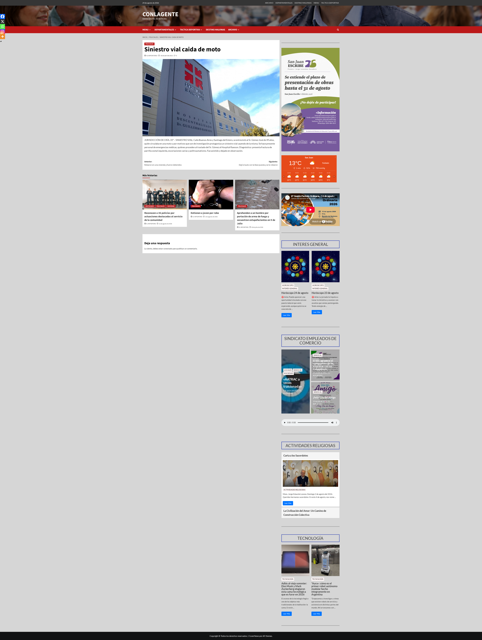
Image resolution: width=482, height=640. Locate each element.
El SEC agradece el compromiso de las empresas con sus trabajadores (323, 364)
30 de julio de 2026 (257, 227)
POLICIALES (149, 44)
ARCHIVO (269, 3)
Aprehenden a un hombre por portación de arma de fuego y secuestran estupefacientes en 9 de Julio (256, 218)
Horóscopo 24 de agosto (294, 292)
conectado (167, 248)
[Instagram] (2, 31)
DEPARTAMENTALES (284, 3)
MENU (316, 3)
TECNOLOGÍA (287, 579)
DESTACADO (149, 206)
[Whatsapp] (2, 26)
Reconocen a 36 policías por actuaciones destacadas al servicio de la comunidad (163, 216)
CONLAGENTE (160, 14)
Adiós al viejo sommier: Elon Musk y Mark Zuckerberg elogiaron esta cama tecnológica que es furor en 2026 (294, 589)
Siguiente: (258, 163)
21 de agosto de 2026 (165, 224)
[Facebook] (2, 16)
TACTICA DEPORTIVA (330, 3)
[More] (2, 36)
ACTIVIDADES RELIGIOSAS (294, 490)
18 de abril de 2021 (166, 56)
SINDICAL (298, 370)
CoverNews (254, 636)
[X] (2, 21)
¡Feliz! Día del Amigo (324, 397)
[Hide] (1, 41)
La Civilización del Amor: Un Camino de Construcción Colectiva (304, 512)
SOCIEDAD (170, 206)
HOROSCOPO (287, 285)
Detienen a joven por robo (205, 213)
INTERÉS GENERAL (289, 288)
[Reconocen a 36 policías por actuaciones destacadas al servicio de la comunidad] (164, 194)
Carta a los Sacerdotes (295, 455)
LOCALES (287, 370)
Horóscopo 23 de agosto (325, 292)
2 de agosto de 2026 (211, 217)
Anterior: (163, 163)
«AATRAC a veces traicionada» (292, 382)
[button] (338, 30)
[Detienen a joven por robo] (211, 194)
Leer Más (286, 315)
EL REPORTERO (151, 56)
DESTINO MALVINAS (303, 3)
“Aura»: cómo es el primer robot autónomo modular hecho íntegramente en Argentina (324, 589)
